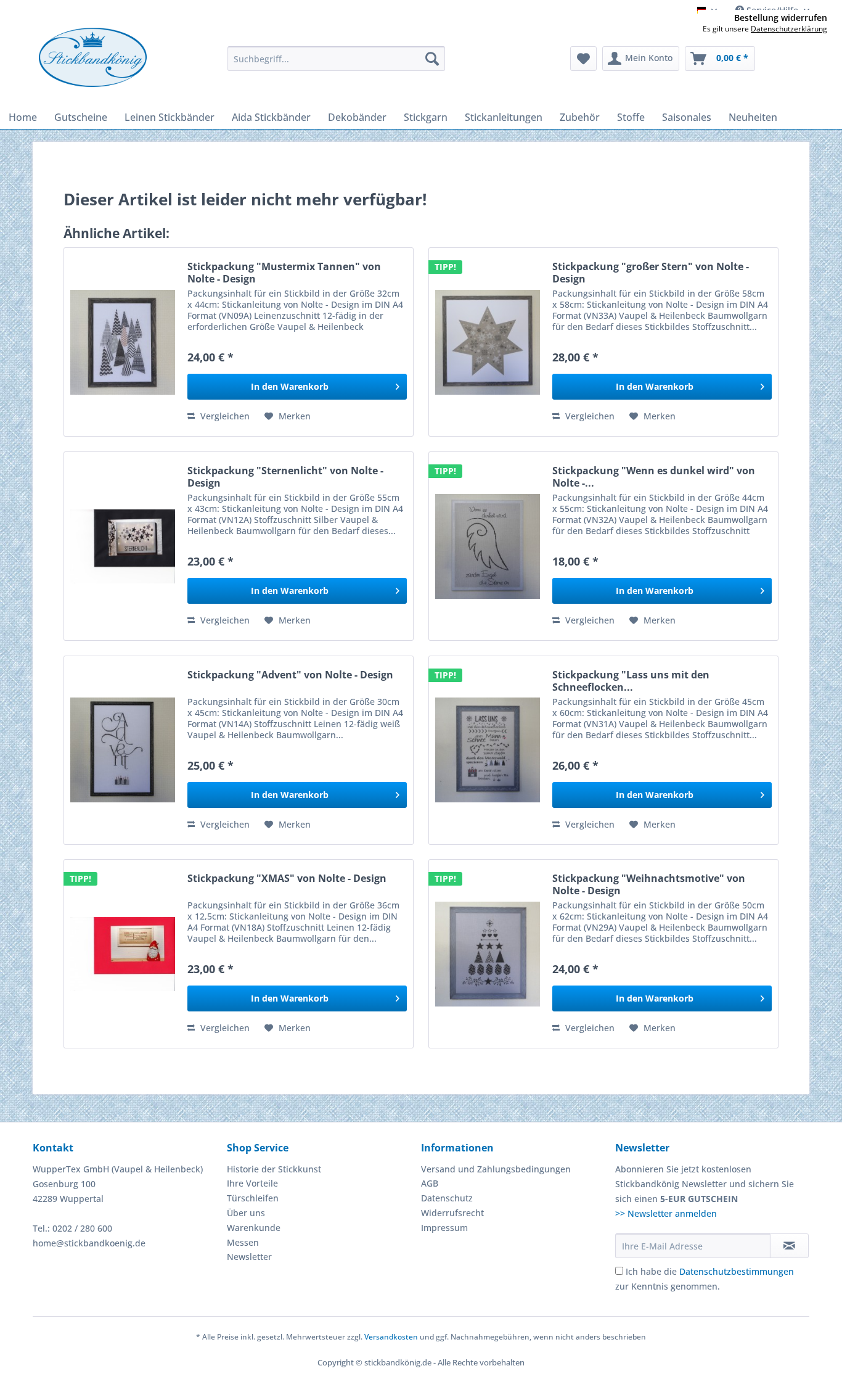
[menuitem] (336, 58)
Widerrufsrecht (452, 1213)
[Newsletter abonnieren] (789, 1245)
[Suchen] (432, 58)
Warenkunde (253, 1227)
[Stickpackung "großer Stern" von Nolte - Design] (487, 342)
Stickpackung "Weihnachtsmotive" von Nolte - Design (648, 884)
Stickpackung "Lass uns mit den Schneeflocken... (630, 681)
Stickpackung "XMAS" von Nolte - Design (286, 878)
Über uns (246, 1213)
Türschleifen (253, 1198)
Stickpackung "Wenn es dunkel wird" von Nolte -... (653, 476)
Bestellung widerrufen (780, 17)
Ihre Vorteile (252, 1183)
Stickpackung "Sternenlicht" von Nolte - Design (285, 476)
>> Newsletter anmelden (666, 1213)
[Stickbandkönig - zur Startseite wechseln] (93, 57)
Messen (243, 1242)
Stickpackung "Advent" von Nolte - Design (290, 675)
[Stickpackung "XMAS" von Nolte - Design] (122, 953)
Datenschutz (447, 1198)
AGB (429, 1183)
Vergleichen (224, 416)
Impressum (444, 1227)
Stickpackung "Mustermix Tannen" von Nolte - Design (284, 272)
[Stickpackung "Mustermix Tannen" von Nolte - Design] (122, 342)
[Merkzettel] (583, 58)
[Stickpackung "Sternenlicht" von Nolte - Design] (122, 546)
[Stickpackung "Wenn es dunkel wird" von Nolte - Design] (487, 546)
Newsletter (249, 1256)
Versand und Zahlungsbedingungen (496, 1169)
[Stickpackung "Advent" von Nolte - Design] (122, 750)
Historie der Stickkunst (274, 1169)
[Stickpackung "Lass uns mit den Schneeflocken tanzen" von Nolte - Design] (487, 750)
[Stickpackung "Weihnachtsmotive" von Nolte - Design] (487, 953)
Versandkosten (391, 1337)
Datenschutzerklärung (789, 28)
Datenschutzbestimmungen (736, 1271)
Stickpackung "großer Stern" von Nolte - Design (650, 272)
